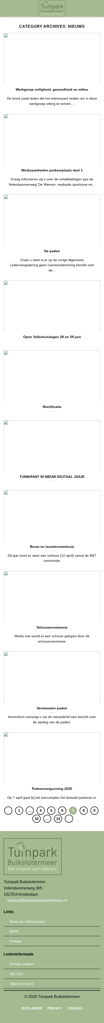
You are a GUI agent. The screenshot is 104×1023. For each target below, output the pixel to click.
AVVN (14, 931)
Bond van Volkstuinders (27, 921)
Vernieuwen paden (52, 708)
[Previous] (8, 810)
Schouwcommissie (52, 627)
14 (58, 819)
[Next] (69, 819)
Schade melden (22, 964)
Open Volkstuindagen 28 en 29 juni (52, 337)
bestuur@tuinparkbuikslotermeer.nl (37, 900)
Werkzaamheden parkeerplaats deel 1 (52, 170)
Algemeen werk (21, 984)
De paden (52, 251)
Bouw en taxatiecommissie (52, 547)
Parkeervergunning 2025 (52, 789)
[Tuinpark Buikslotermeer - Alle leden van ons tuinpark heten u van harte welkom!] (52, 8)
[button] (6, 8)
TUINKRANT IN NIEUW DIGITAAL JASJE (52, 477)
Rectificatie (52, 407)
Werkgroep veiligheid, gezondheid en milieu (52, 89)
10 (36, 819)
